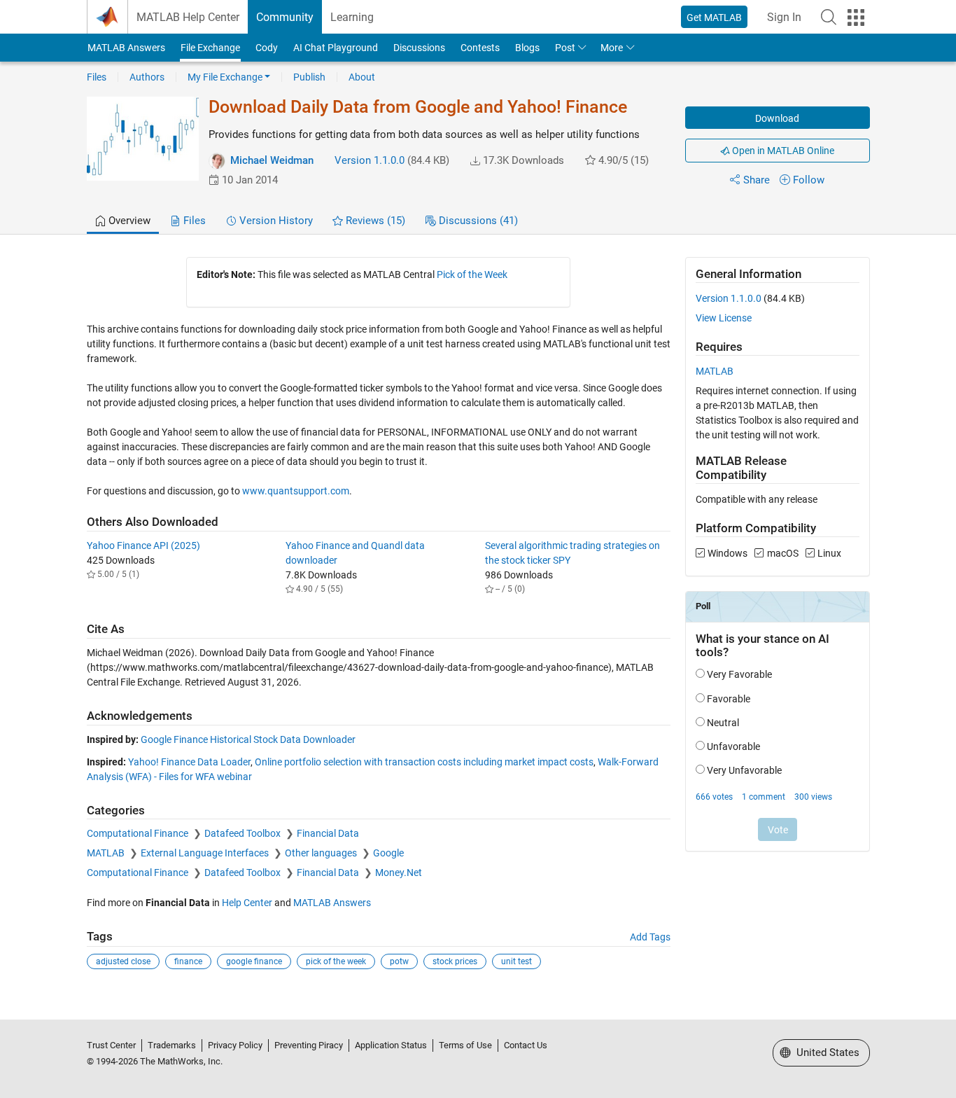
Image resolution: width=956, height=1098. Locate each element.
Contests (480, 47)
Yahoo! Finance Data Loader (189, 761)
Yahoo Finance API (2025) (143, 545)
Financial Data (328, 833)
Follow (808, 180)
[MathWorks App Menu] (856, 17)
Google (388, 853)
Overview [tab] (128, 220)
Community (285, 17)
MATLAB (107, 853)
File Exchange (210, 47)
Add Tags (650, 937)
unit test (516, 961)
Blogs (527, 47)
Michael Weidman (272, 160)
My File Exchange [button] (225, 77)
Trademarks (172, 1045)
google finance (254, 961)
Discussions (419, 47)
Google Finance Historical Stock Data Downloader (248, 739)
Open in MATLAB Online (782, 150)
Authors (146, 77)
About (362, 77)
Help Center (247, 902)
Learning (352, 17)
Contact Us (525, 1045)
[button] (828, 17)
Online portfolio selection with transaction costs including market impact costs (424, 761)
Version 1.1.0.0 (370, 160)
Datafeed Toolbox (243, 833)
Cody (266, 47)
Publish (309, 77)
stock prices (455, 961)
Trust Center (111, 1045)
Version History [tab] (275, 220)
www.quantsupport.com (295, 490)
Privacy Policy (235, 1045)
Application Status (391, 1045)
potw (399, 961)
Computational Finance (138, 833)
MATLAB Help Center (187, 17)
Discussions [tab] (477, 220)
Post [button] (565, 47)
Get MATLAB (714, 17)
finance (188, 961)
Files (96, 77)
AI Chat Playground (335, 47)
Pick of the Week (472, 274)
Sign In (784, 17)
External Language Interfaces (206, 853)
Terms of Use (465, 1045)
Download (777, 118)
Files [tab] (193, 220)
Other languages (322, 853)
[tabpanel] (478, 623)
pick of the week (336, 961)
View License (724, 318)
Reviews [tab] (374, 220)
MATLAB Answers (126, 47)
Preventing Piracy (308, 1045)
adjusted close (123, 961)
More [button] (611, 47)
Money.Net (398, 872)
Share (756, 180)
